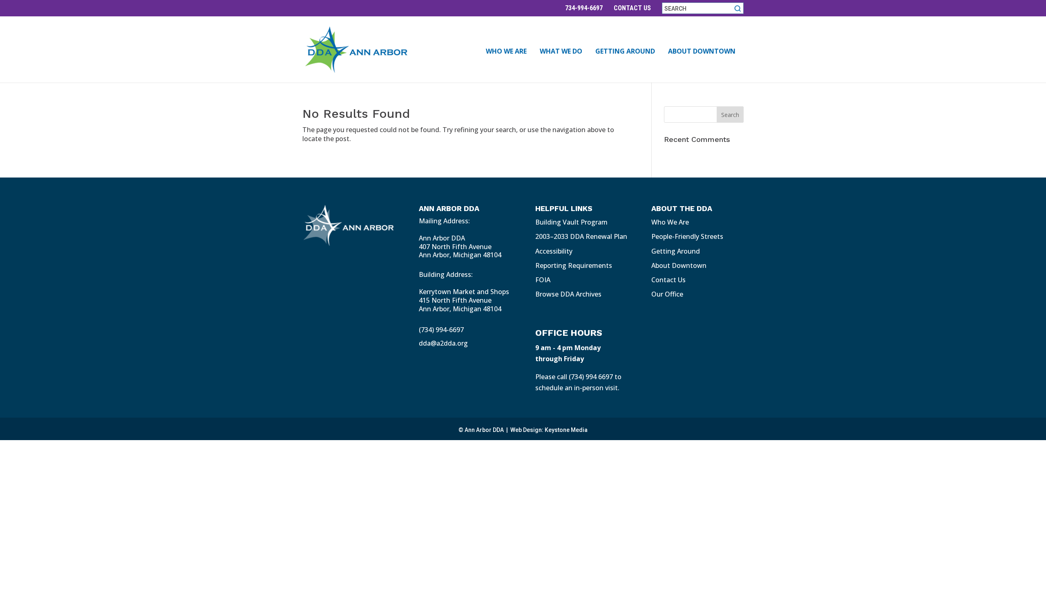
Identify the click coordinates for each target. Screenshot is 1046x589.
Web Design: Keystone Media (549, 430)
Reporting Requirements (573, 265)
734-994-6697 (584, 8)
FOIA (542, 279)
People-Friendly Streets (687, 236)
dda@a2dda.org (443, 343)
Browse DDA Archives (568, 294)
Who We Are (506, 52)
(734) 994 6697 (591, 376)
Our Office (667, 294)
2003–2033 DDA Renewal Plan (581, 236)
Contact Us (668, 279)
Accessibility (553, 251)
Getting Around (625, 52)
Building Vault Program (571, 222)
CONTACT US (632, 8)
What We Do (561, 52)
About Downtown (701, 52)
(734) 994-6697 (441, 329)
